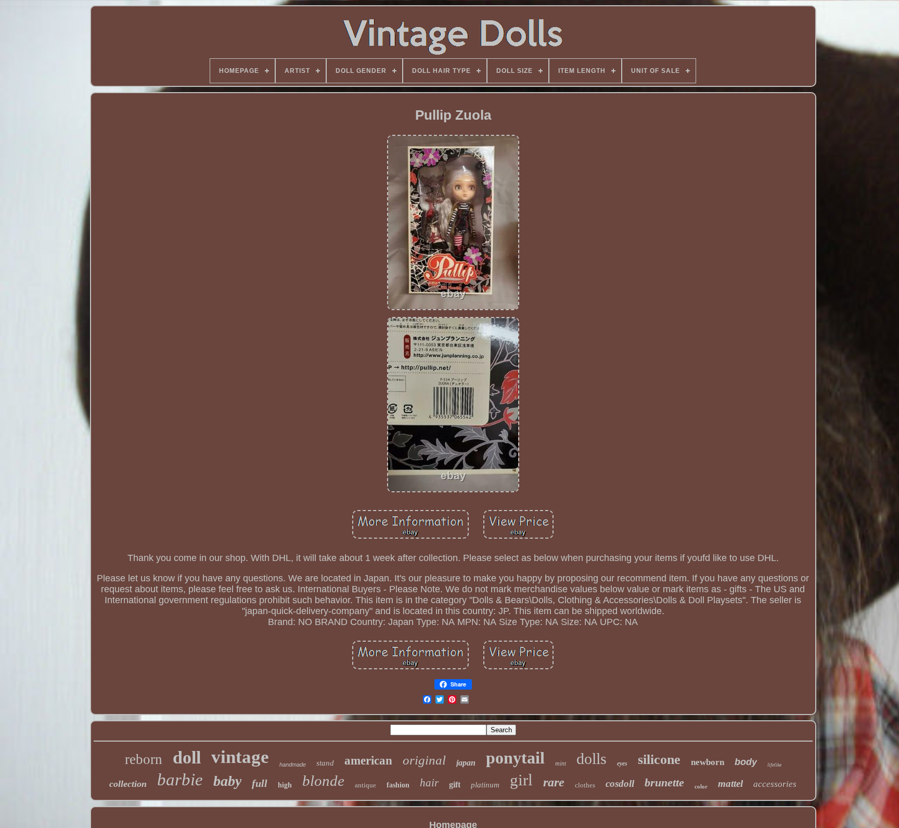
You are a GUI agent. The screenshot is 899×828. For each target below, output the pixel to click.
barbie (180, 779)
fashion (398, 785)
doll (187, 757)
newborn (707, 762)
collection (128, 784)
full (259, 783)
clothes (585, 785)
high (285, 785)
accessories (775, 784)
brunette (664, 782)
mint (560, 763)
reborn (143, 759)
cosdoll (620, 783)
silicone (659, 759)
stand (325, 763)
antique (365, 785)
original (424, 760)
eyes (622, 763)
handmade (292, 764)
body (746, 762)
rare (553, 782)
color (701, 786)
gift (454, 784)
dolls (591, 758)
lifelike (774, 765)
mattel (730, 783)
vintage (240, 757)
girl (521, 780)
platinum (485, 785)
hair (429, 782)
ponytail (515, 757)
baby (227, 781)
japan (466, 762)
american (368, 760)
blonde (323, 780)
